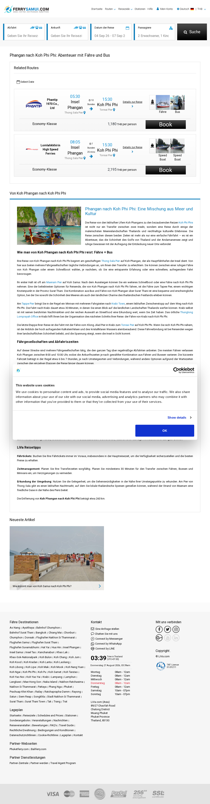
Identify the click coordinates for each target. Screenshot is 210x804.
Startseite (96, 8)
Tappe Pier (28, 303)
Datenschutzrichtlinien (23, 735)
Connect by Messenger (109, 638)
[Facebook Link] (159, 629)
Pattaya (42, 686)
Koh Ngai (15, 671)
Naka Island (50, 681)
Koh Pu (42, 671)
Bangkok (41, 632)
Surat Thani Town (35, 701)
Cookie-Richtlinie (48, 735)
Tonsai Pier (106, 109)
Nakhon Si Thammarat (23, 686)
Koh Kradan (31, 662)
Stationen (140, 8)
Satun (13, 696)
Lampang (56, 676)
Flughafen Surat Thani (44, 642)
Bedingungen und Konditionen (56, 730)
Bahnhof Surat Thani (21, 632)
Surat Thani (16, 701)
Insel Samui (16, 652)
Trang (57, 701)
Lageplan (65, 735)
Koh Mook (57, 667)
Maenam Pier (54, 282)
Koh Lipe (31, 667)
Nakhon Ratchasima (71, 681)
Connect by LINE (105, 648)
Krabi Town (118, 303)
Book (165, 124)
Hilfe (150, 8)
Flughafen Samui (20, 642)
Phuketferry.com (19, 749)
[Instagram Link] (175, 629)
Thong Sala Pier (74, 112)
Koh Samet (54, 671)
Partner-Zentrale (19, 763)
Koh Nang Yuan (75, 667)
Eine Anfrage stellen (107, 628)
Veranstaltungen (41, 720)
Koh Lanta (46, 662)
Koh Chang (60, 657)
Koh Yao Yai (33, 676)
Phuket (68, 686)
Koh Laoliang (62, 662)
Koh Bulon (46, 657)
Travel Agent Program (63, 763)
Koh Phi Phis (186, 222)
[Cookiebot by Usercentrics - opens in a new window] (176, 370)
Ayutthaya (28, 627)
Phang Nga (55, 686)
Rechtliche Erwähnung (23, 730)
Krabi (46, 676)
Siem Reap (25, 696)
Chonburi (69, 632)
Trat (65, 701)
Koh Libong (16, 667)
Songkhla (39, 696)
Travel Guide (66, 725)
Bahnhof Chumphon (48, 627)
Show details (177, 417)
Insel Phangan (71, 647)
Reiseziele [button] (124, 8)
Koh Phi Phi (107, 104)
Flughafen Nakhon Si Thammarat (55, 637)
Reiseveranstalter (20, 725)
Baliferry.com (38, 749)
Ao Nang (15, 627)
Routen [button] (109, 8)
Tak (49, 701)
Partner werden (39, 763)
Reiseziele (29, 715)
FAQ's (53, 725)
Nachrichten (61, 720)
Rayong (76, 691)
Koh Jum (74, 657)
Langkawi (15, 681)
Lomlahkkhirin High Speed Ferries (50, 149)
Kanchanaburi (46, 652)
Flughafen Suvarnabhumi (24, 647)
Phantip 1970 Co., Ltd (52, 104)
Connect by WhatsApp (108, 643)
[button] (191, 8)
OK (164, 430)
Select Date (27, 81)
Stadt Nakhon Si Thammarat (63, 696)
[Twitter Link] (167, 629)
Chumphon (16, 637)
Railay (38, 691)
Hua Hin (56, 647)
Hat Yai (45, 647)
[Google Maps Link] (159, 637)
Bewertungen (40, 725)
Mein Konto (166, 8)
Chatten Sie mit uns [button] (106, 633)
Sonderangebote (20, 720)
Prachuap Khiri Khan (21, 691)
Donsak (29, 637)
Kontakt (78, 735)
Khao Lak (62, 652)
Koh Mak (43, 667)
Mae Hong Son (32, 681)
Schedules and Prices (50, 715)
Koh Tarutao (71, 671)
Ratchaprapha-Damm (57, 691)
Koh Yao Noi (17, 676)
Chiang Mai (55, 632)
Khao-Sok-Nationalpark (23, 657)
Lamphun (70, 676)
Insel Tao (30, 652)
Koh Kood (16, 662)
